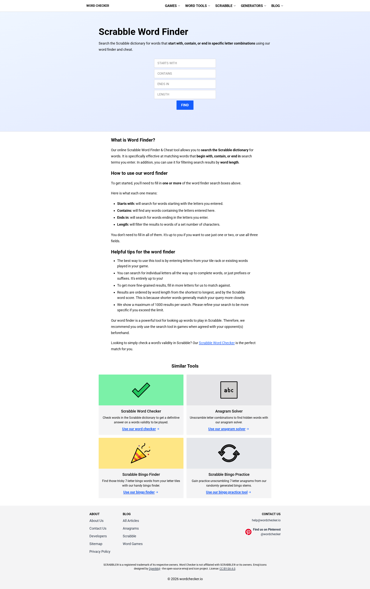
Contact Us (97, 528)
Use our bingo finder (139, 492)
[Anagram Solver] (229, 390)
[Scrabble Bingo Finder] (141, 453)
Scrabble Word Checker (217, 343)
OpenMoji (154, 568)
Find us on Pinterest (267, 529)
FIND (185, 105)
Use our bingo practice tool (227, 492)
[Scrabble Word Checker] (141, 390)
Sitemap (95, 544)
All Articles (131, 521)
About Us (96, 521)
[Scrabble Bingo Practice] (229, 453)
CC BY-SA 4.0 (227, 568)
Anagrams (131, 528)
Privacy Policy (99, 551)
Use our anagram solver (227, 429)
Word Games (133, 544)
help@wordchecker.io (266, 520)
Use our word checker (139, 429)
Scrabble (129, 536)
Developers (98, 536)
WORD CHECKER (97, 6)
